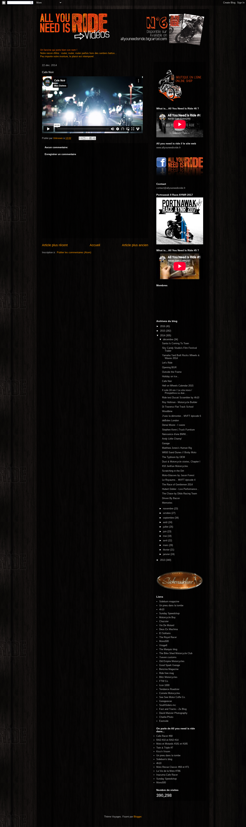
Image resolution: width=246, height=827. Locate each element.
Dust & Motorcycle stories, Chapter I (181, 461)
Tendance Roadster (169, 689)
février (166, 549)
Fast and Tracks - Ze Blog (173, 709)
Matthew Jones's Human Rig (177, 448)
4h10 (161, 609)
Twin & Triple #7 (164, 747)
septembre (169, 517)
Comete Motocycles (169, 693)
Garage (166, 443)
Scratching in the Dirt (173, 470)
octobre (167, 513)
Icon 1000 (164, 685)
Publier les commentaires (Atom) (74, 252)
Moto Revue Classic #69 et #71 (172, 767)
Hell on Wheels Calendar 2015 (177, 385)
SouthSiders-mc (167, 705)
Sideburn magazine (169, 601)
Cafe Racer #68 (164, 736)
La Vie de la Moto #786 (168, 771)
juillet (166, 526)
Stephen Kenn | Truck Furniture (178, 429)
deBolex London (170, 420)
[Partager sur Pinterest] (94, 138)
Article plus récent (55, 245)
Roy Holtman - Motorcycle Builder (179, 402)
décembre (168, 339)
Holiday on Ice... (170, 376)
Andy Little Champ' (172, 438)
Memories (167, 502)
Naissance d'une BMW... (175, 434)
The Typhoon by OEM (173, 457)
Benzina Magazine (168, 669)
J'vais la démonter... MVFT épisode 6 (181, 416)
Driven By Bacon (171, 498)
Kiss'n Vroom (163, 751)
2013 (163, 560)
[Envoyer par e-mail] (80, 138)
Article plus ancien (135, 245)
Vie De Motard (166, 625)
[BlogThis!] (84, 138)
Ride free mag (166, 673)
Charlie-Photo (166, 717)
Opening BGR (169, 367)
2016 (163, 326)
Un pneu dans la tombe (171, 605)
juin (165, 531)
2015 (163, 330)
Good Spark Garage (169, 665)
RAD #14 (173, 740)
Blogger (137, 816)
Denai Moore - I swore (173, 425)
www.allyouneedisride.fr (168, 147)
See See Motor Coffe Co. (172, 697)
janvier (167, 554)
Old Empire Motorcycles (171, 661)
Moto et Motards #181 (167, 743)
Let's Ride (167, 362)
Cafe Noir (167, 381)
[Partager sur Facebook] (91, 138)
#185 (185, 743)
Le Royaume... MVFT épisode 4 (178, 479)
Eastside (163, 721)
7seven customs (167, 657)
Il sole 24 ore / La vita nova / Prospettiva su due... (177, 391)
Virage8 (163, 645)
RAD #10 (161, 740)
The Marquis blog (168, 649)
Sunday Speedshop (169, 613)
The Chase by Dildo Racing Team (179, 493)
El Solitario (165, 633)
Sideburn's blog (164, 759)
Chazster (164, 621)
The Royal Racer (168, 637)
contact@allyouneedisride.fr (170, 188)
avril (165, 540)
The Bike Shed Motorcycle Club (175, 653)
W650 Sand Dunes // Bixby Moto (179, 452)
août (165, 522)
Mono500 (164, 641)
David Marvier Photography (173, 713)
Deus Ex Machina (168, 629)
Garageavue (165, 701)
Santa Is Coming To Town (175, 343)
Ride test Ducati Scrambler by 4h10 (180, 397)
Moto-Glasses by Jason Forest (178, 475)
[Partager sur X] (87, 138)
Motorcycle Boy (167, 617)
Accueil (95, 245)
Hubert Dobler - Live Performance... (180, 489)
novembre (168, 508)
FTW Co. (164, 681)
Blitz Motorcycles (168, 677)
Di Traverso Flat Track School (177, 406)
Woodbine (167, 411)
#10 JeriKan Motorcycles (175, 466)
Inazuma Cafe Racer (167, 774)
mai (165, 536)
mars (166, 545)
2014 (163, 335)
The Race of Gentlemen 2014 (177, 484)
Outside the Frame (172, 372)
